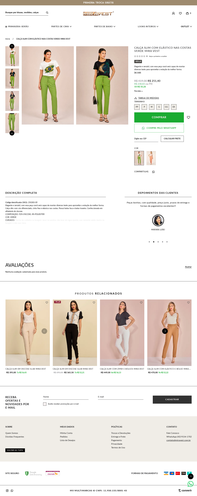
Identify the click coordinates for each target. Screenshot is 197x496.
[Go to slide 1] (149, 241)
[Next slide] (12, 133)
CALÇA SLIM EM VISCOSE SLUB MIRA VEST (25, 369)
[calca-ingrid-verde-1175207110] (139, 158)
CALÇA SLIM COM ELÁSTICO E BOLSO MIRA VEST (169, 369)
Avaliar (188, 267)
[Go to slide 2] (153, 241)
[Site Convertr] (171, 490)
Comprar (159, 117)
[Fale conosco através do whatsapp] (190, 484)
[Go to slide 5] (167, 241)
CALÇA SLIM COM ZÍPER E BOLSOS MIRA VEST (122, 369)
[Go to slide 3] (158, 241)
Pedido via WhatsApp (159, 128)
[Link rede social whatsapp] (12, 491)
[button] (191, 476)
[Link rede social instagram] (7, 491)
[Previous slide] (44, 331)
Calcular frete (172, 139)
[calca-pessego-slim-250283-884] (151, 158)
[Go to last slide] (12, 46)
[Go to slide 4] (162, 241)
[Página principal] (98, 13)
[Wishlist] (180, 13)
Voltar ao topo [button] (15, 450)
